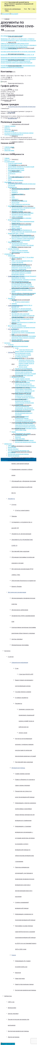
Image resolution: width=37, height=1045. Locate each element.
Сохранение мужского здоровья (21, 224)
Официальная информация (19, 662)
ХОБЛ (13, 197)
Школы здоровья (13, 1013)
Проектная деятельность (16, 83)
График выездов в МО (15, 172)
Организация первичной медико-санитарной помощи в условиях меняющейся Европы (21, 272)
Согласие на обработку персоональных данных (18, 133)
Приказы (14, 516)
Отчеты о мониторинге (22, 510)
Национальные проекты (15, 242)
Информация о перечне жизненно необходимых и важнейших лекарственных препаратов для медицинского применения (25, 389)
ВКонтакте (4, 460)
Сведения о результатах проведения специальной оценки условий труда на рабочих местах (26, 362)
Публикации (11, 352)
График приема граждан (22, 774)
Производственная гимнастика (21, 214)
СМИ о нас (11, 1002)
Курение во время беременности (21, 230)
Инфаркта (14, 136)
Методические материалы (16, 168)
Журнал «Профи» (16, 586)
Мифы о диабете (16, 259)
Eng (34, 9)
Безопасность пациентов (19, 165)
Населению (7, 182)
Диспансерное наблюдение (19, 610)
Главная (6, 19)
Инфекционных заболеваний (20, 124)
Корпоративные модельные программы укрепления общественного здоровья (23, 337)
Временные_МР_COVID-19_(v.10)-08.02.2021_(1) (15, 39)
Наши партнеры (20, 978)
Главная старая (9, 147)
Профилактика (12, 187)
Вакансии (18, 972)
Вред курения (15, 226)
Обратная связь (9, 131)
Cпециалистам (8, 346)
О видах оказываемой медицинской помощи (22, 417)
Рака (12, 196)
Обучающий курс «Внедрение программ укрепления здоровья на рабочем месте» (23, 487)
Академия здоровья (14, 220)
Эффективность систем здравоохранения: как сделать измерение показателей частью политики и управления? (21, 266)
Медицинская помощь (18, 768)
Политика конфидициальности (13, 134)
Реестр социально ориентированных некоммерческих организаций (22, 239)
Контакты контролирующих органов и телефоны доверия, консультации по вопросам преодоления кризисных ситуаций (25, 371)
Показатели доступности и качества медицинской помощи (24, 384)
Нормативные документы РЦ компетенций (21, 48)
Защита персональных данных (24, 984)
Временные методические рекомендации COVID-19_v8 (17, 54)
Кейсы (10, 178)
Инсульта (14, 130)
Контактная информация (15, 95)
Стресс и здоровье (17, 216)
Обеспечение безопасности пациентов (23, 580)
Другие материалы (13, 1037)
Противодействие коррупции (20, 551)
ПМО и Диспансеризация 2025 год (21, 261)
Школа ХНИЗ (15, 202)
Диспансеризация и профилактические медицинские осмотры (23, 208)
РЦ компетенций (9, 30)
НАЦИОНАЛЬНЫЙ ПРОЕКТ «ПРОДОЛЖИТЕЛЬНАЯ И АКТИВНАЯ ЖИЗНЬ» (22, 245)
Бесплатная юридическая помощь (25, 990)
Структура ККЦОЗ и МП (26, 674)
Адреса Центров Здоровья (19, 335)
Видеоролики (12, 1008)
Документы (11, 499)
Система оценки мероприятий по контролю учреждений (18, 51)
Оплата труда (23, 733)
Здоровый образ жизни (15, 183)
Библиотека (8, 996)
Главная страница (9, 126)
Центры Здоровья (13, 249)
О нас (16, 668)
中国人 (7, 11)
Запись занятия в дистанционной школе (23, 232)
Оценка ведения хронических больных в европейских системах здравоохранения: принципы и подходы (23, 277)
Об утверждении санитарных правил (12, 36)
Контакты (7, 651)
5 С (9, 175)
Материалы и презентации (16, 170)
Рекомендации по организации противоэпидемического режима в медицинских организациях (18, 66)
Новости (7, 128)
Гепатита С (14, 159)
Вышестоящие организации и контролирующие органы (24, 352)
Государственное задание (23, 692)
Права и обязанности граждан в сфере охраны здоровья (25, 381)
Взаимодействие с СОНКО (16, 233)
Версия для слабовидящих (12, 9)
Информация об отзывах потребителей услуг (23, 434)
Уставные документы (21, 697)
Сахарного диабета (17, 142)
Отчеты (13, 504)
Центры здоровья (16, 639)
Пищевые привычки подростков (21, 247)
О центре (11, 656)
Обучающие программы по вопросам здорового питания (22, 316)
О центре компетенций (15, 163)
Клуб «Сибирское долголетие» (20, 204)
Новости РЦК (12, 42)
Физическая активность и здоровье (22, 206)
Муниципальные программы (20, 645)
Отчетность (11, 173)
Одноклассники (30, 459)
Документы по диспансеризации (21, 534)
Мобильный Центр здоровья (20, 252)
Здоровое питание (17, 211)
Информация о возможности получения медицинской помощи (25, 420)
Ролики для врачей (17, 262)
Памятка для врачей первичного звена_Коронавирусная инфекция (18, 39)
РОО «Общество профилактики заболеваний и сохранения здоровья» (23, 236)
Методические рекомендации (17, 592)
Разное (13, 955)
